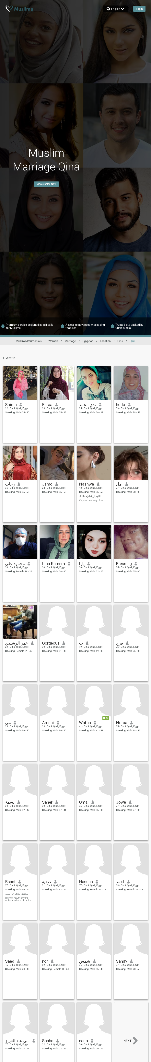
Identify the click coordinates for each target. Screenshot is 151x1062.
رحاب (10, 484)
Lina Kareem (53, 563)
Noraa (121, 722)
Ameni (48, 722)
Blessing (124, 563)
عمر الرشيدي (16, 643)
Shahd (47, 1040)
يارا (82, 563)
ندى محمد (87, 404)
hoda (120, 404)
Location (105, 341)
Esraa (47, 404)
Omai (84, 802)
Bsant (10, 881)
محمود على (15, 563)
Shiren (11, 404)
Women (53, 341)
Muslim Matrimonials (29, 341)
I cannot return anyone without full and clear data (18, 899)
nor (45, 961)
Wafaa (85, 722)
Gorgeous (51, 643)
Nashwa (86, 484)
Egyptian (88, 341)
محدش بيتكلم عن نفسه (16, 893)
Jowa (121, 802)
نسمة (10, 802)
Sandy (121, 961)
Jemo (47, 484)
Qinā (120, 341)
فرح (119, 643)
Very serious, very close (91, 500)
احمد (120, 881)
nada (83, 1040)
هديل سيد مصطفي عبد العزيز (17, 1040)
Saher (47, 802)
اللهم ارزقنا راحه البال (89, 496)
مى (8, 722)
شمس (84, 961)
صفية (46, 881)
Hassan (86, 881)
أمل (119, 484)
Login (139, 8)
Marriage (70, 341)
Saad (9, 961)
